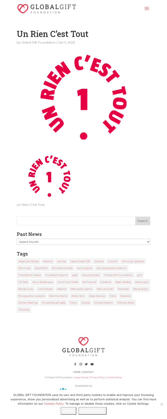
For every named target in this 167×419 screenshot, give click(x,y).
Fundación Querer (56, 275)
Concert (113, 261)
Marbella (123, 288)
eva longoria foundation (112, 268)
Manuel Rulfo (105, 288)
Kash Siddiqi (123, 282)
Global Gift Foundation (38, 42)
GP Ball (23, 282)
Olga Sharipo (97, 295)
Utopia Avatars (103, 302)
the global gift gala (53, 302)
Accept (68, 410)
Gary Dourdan (91, 275)
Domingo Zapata (133, 261)
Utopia (85, 302)
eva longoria (84, 268)
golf (139, 275)
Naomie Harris (58, 295)
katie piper (142, 282)
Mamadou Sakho (81, 288)
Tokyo (73, 302)
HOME (76, 372)
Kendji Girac (25, 288)
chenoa (99, 261)
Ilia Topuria (89, 282)
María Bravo (140, 288)
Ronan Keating (27, 302)
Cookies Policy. (54, 403)
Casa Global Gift (80, 261)
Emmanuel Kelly (62, 268)
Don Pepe (24, 268)
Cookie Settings (93, 410)
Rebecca (125, 295)
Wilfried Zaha (125, 302)
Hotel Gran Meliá (67, 282)
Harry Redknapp (42, 282)
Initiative (105, 282)
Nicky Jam (78, 295)
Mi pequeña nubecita (31, 295)
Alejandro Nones (28, 261)
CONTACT (88, 372)
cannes (61, 261)
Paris (113, 295)
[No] (161, 404)
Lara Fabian (45, 288)
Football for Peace (29, 275)
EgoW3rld (41, 268)
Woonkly (23, 309)
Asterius (48, 261)
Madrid (61, 288)
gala (75, 275)
